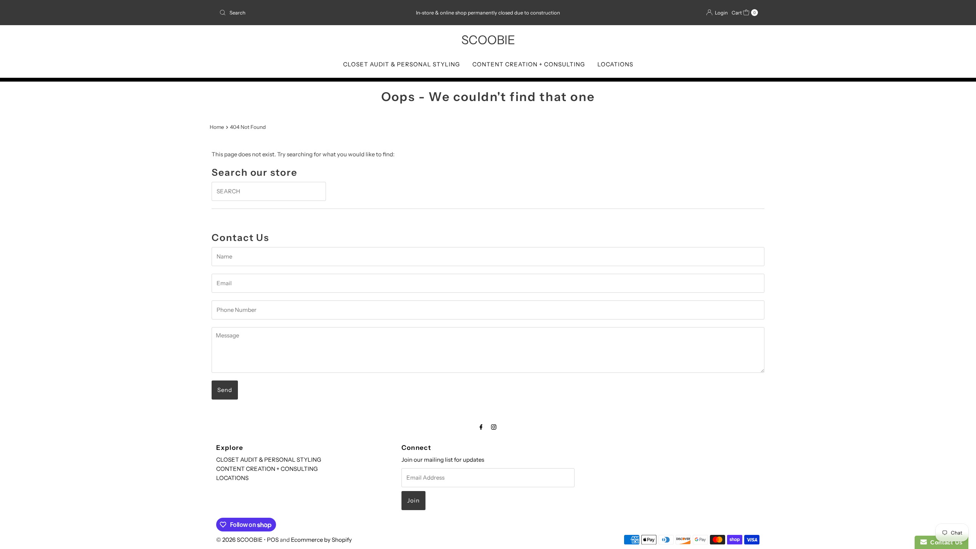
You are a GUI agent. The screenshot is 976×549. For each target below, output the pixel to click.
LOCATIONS (615, 64)
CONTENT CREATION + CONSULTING (528, 64)
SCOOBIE (488, 39)
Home (217, 127)
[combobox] (304, 12)
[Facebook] (481, 427)
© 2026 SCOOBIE (239, 539)
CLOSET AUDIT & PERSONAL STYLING (401, 64)
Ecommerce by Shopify (321, 539)
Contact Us (945, 542)
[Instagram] (493, 427)
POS (273, 539)
